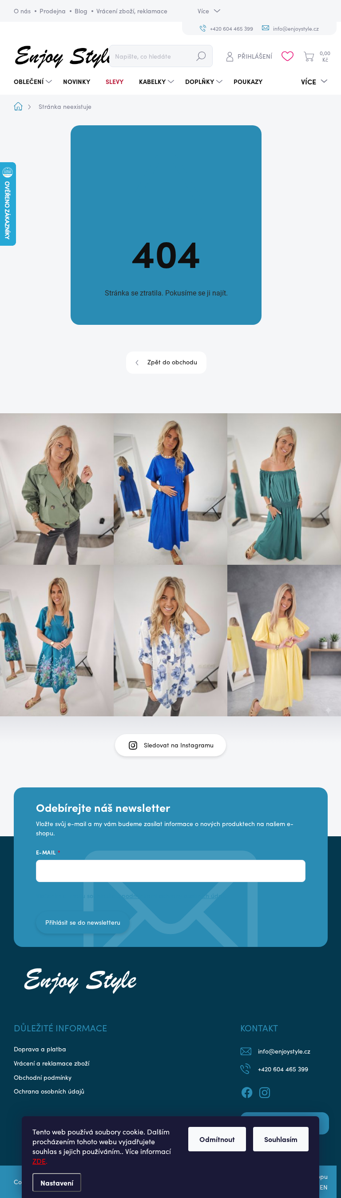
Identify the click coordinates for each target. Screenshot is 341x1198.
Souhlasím (280, 1139)
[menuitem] (34, 81)
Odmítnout (217, 1139)
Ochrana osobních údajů (49, 1091)
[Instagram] (264, 1091)
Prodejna (53, 11)
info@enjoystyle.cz (284, 1051)
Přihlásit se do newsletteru (82, 922)
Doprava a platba (40, 1049)
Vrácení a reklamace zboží (51, 1063)
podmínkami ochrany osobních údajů (174, 895)
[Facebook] (247, 1091)
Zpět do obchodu (172, 362)
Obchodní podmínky (42, 1077)
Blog (81, 11)
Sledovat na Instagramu (179, 745)
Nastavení (56, 1182)
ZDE (39, 1161)
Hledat (201, 56)
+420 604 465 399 (283, 1069)
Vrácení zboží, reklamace (131, 11)
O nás (22, 11)
